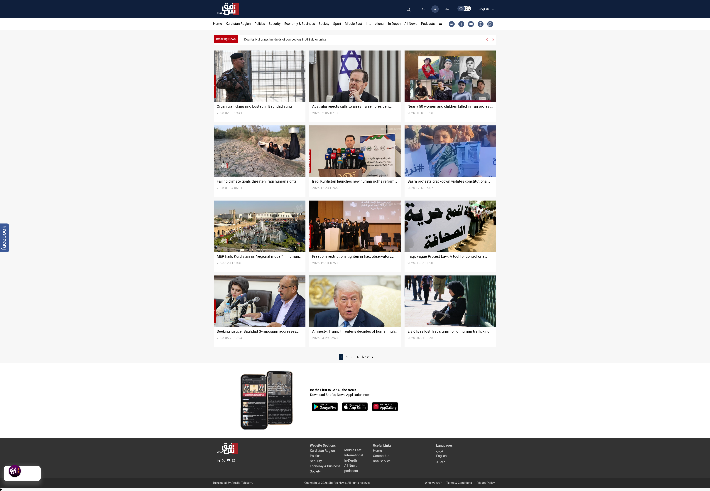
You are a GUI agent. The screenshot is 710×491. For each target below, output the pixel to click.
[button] (487, 40)
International (375, 24)
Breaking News (226, 39)
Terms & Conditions (459, 483)
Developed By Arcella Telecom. (233, 483)
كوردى (440, 461)
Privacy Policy (485, 483)
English (441, 456)
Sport (337, 24)
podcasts (428, 24)
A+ (447, 9)
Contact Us (381, 456)
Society (324, 24)
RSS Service (382, 461)
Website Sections (323, 445)
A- (423, 9)
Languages (444, 445)
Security (275, 24)
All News (410, 24)
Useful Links (382, 445)
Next (366, 357)
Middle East (353, 24)
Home (217, 24)
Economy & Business (299, 24)
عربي (440, 451)
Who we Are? (433, 483)
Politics (259, 24)
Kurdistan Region (238, 24)
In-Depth (394, 24)
